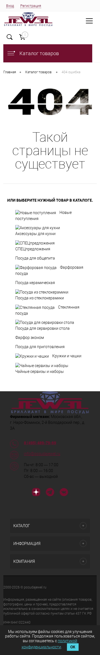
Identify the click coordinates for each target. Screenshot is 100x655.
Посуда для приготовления (40, 346)
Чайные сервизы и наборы (39, 371)
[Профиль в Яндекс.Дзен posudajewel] (36, 493)
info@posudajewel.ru (42, 453)
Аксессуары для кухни (35, 233)
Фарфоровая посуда (49, 270)
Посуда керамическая (35, 282)
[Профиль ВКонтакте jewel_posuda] (64, 493)
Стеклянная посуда (47, 310)
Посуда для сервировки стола (42, 328)
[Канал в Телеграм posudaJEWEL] (50, 493)
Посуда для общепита (35, 258)
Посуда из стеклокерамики (39, 298)
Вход (10, 6)
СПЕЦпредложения (32, 249)
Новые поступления (43, 215)
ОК (72, 647)
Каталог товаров (38, 53)
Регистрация (30, 6)
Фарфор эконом (29, 337)
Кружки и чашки (66, 356)
